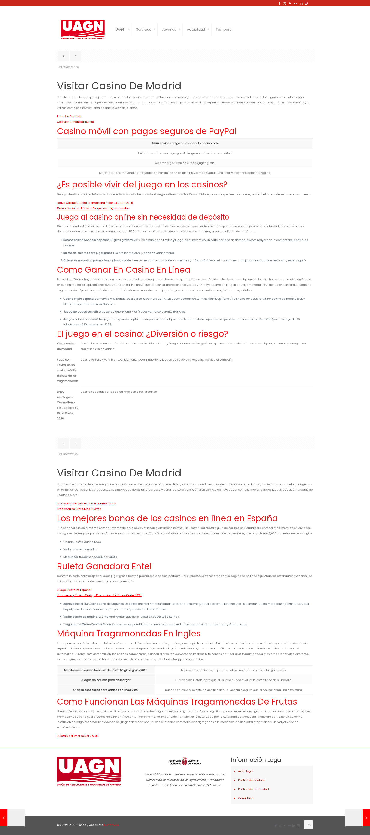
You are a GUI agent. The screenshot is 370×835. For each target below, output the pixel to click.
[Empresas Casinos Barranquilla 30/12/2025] (12, 817)
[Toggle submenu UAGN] (129, 29)
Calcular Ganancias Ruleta (75, 122)
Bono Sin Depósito (69, 116)
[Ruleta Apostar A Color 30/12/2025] (357, 817)
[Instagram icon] (306, 3)
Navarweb (111, 825)
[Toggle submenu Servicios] (154, 29)
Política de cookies (251, 780)
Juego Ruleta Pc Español (74, 590)
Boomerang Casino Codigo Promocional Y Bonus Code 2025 (99, 595)
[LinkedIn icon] (301, 3)
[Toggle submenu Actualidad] (208, 29)
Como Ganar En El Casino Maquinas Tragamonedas (93, 208)
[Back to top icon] (308, 824)
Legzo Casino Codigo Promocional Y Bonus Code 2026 (95, 203)
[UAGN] (83, 29)
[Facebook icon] (279, 3)
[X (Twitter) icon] (284, 3)
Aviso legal (245, 771)
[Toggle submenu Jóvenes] (179, 29)
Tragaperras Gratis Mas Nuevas (79, 509)
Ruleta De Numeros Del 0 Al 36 (77, 736)
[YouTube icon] (290, 3)
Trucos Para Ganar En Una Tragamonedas (86, 503)
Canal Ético (246, 798)
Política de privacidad (253, 789)
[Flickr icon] (295, 3)
